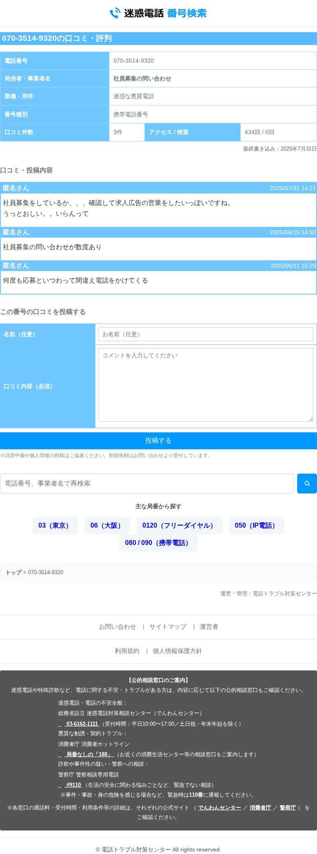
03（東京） (55, 525)
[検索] (307, 483)
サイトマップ (168, 626)
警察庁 (288, 807)
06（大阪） (107, 525)
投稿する (158, 440)
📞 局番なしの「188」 (86, 754)
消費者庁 (260, 807)
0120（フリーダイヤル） (179, 525)
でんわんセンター (219, 807)
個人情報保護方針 (177, 650)
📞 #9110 (70, 785)
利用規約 (127, 650)
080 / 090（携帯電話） (158, 542)
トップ (13, 572)
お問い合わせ (117, 626)
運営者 (209, 626)
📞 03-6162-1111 (78, 724)
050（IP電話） (257, 525)
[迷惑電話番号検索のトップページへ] (158, 13)
